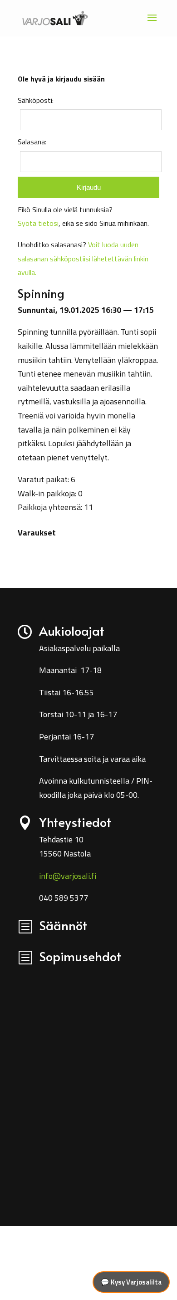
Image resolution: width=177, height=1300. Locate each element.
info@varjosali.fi (67, 876)
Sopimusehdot (80, 956)
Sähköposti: (36, 100)
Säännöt (63, 925)
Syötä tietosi (38, 223)
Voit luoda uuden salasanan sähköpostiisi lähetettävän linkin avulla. (83, 258)
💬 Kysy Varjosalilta (131, 1282)
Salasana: (32, 141)
